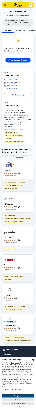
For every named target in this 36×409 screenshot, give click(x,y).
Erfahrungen (20, 31)
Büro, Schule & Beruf (11, 132)
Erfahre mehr (19, 157)
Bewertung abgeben (19, 60)
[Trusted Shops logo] (18, 5)
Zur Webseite (17, 95)
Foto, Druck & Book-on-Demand (14, 135)
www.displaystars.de (13, 82)
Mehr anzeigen (12, 88)
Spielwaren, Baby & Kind (12, 188)
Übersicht (7, 31)
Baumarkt (7, 337)
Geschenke (8, 138)
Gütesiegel (7, 354)
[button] (5, 5)
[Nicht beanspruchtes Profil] (5, 20)
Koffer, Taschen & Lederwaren (13, 185)
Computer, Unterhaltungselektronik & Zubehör (18, 218)
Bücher (7, 276)
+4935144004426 (12, 79)
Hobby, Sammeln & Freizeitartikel (14, 141)
